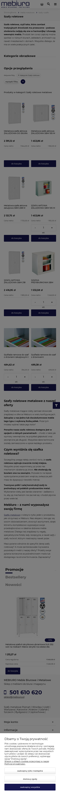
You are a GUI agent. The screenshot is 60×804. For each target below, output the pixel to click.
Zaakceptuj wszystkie (30, 787)
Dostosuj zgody (30, 779)
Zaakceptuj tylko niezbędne (30, 771)
